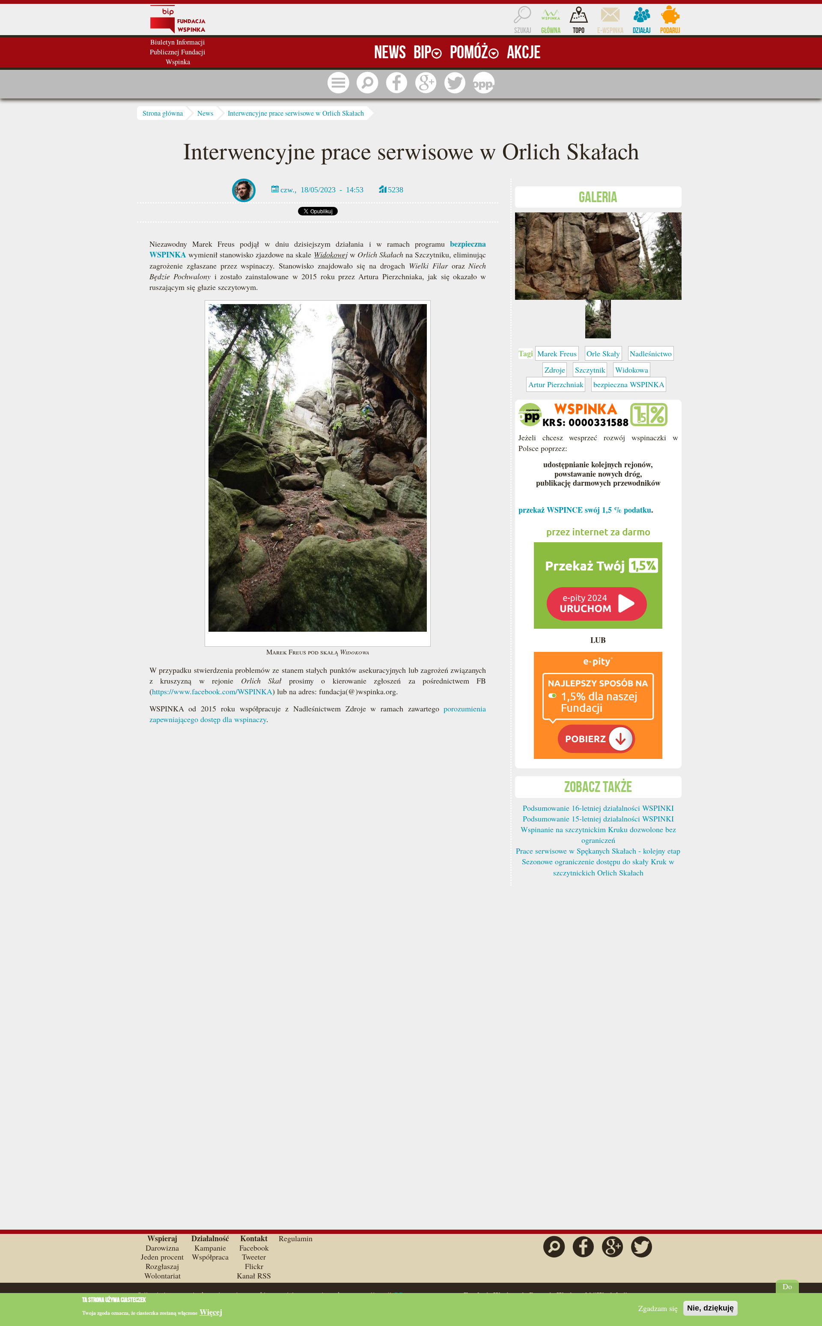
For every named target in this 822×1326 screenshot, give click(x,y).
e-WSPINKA (610, 30)
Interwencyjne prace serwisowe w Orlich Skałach (296, 113)
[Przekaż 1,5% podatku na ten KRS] (598, 574)
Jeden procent (162, 1256)
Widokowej (331, 254)
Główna (550, 30)
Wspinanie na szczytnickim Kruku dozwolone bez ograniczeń (598, 834)
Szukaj (522, 30)
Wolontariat (162, 1275)
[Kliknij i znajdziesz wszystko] (338, 83)
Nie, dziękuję (710, 1308)
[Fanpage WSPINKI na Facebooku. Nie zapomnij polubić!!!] (396, 83)
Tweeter (254, 1256)
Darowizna (162, 1247)
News (205, 113)
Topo (578, 30)
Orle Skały (603, 353)
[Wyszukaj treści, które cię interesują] (367, 83)
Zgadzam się (658, 1308)
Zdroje (555, 369)
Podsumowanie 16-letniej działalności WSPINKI (598, 808)
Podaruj (670, 30)
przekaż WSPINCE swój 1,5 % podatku (584, 509)
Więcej (211, 1312)
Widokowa (631, 369)
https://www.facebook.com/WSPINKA (212, 691)
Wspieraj (162, 1238)
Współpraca (210, 1256)
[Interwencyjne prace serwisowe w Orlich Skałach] (598, 255)
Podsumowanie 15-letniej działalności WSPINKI (598, 818)
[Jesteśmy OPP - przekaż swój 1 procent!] (483, 83)
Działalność (210, 1238)
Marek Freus (557, 353)
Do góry (787, 1291)
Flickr (254, 1266)
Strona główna (163, 113)
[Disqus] (317, 861)
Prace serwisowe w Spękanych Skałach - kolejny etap (598, 850)
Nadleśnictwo (651, 353)
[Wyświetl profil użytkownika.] (244, 189)
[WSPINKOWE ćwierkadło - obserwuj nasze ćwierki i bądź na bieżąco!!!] (454, 83)
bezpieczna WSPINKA (628, 384)
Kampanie (210, 1247)
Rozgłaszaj (162, 1266)
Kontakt (254, 1238)
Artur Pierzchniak (556, 384)
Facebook (254, 1247)
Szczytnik (590, 369)
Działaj (642, 30)
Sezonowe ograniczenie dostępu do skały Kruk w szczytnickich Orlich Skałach (598, 866)
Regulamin (296, 1238)
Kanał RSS (254, 1275)
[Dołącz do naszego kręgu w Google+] (425, 83)
